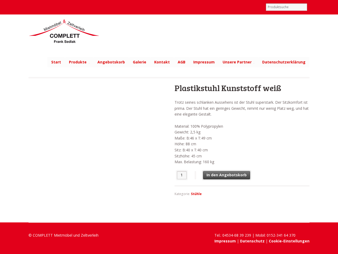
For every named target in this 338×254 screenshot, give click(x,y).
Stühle (196, 194)
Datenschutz (252, 240)
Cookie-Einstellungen (289, 240)
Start (56, 61)
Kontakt (162, 61)
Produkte (78, 61)
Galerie (139, 61)
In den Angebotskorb (226, 174)
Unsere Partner (237, 61)
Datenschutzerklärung (284, 61)
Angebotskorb (111, 61)
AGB (181, 61)
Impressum (204, 61)
